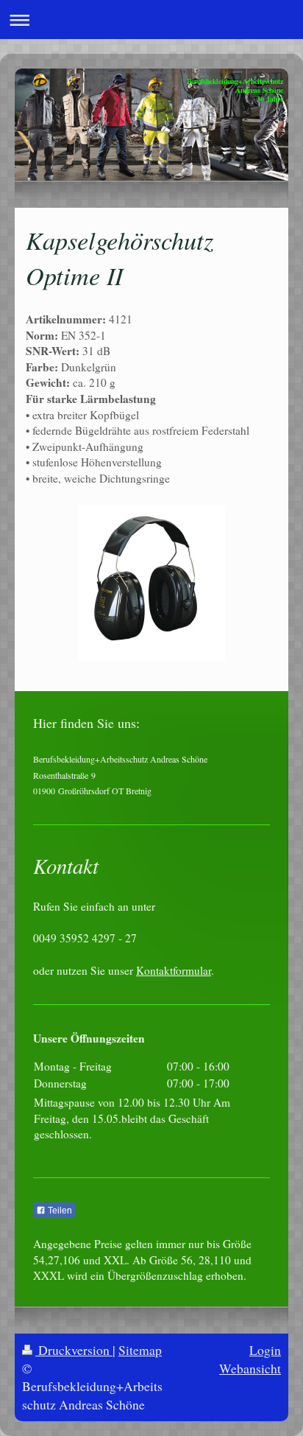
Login (265, 1350)
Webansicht (250, 1368)
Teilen (59, 1210)
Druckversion (74, 1350)
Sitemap (140, 1350)
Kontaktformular (173, 970)
